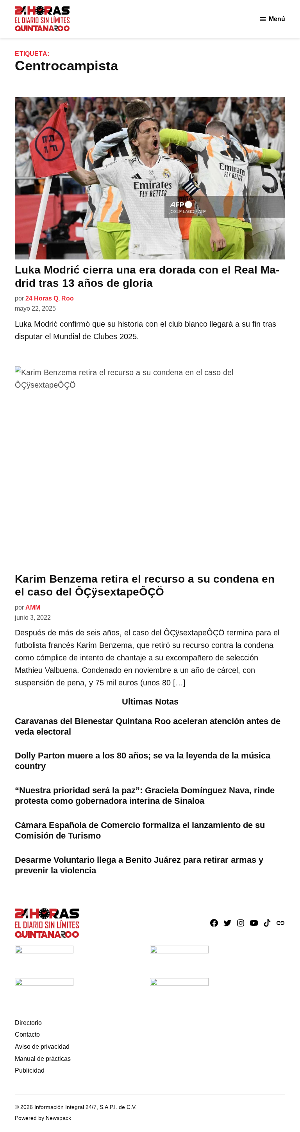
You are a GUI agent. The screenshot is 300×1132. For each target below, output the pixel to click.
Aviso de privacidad (42, 1046)
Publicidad (30, 1070)
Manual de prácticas (43, 1058)
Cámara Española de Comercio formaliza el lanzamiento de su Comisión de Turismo (140, 830)
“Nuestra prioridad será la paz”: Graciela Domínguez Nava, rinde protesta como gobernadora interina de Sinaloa (145, 795)
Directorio (28, 1022)
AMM (32, 607)
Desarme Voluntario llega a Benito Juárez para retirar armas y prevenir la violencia (139, 865)
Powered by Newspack (43, 1118)
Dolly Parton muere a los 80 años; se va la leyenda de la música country (142, 761)
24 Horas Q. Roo (49, 298)
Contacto (27, 1034)
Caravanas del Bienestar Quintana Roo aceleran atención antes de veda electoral (147, 726)
